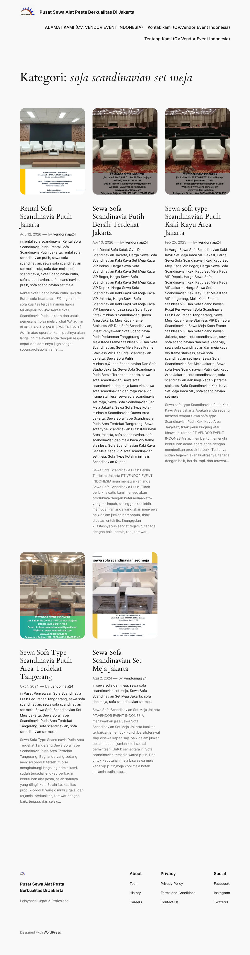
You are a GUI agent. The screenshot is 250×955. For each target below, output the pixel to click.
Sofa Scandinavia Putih (59, 274)
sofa (38, 268)
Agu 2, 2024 (102, 678)
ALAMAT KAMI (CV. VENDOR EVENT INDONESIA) (94, 27)
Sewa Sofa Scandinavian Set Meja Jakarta (117, 661)
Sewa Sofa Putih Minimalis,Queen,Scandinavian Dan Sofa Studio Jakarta (124, 363)
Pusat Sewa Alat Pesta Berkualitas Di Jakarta (87, 12)
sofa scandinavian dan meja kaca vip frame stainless (123, 440)
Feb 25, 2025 (175, 242)
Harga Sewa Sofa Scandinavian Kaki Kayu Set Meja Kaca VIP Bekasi (125, 260)
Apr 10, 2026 (103, 242)
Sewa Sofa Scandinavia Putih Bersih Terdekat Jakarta (118, 221)
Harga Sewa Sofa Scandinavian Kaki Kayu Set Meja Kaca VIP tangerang (124, 304)
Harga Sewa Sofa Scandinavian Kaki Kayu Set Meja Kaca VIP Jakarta (124, 293)
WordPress (52, 932)
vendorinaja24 (64, 234)
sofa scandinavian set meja (51, 285)
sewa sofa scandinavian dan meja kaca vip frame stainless (123, 391)
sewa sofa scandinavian (198, 337)
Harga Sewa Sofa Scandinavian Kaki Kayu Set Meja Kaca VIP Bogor (124, 271)
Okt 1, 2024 (29, 686)
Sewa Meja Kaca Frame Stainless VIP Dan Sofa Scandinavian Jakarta (123, 352)
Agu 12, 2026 (30, 234)
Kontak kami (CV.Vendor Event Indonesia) (189, 27)
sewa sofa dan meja (112, 685)
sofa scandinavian (34, 279)
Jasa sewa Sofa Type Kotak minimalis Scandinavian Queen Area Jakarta (122, 314)
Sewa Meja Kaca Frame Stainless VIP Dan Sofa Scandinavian (125, 342)
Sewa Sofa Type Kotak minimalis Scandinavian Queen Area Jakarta (122, 412)
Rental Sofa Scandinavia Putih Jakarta (46, 217)
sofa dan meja (55, 268)
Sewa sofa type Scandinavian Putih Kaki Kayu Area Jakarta (124, 429)
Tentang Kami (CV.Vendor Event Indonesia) (187, 38)
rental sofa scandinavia (42, 241)
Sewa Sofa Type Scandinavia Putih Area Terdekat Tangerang (46, 665)
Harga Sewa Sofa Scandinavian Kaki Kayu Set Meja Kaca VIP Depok (124, 282)
